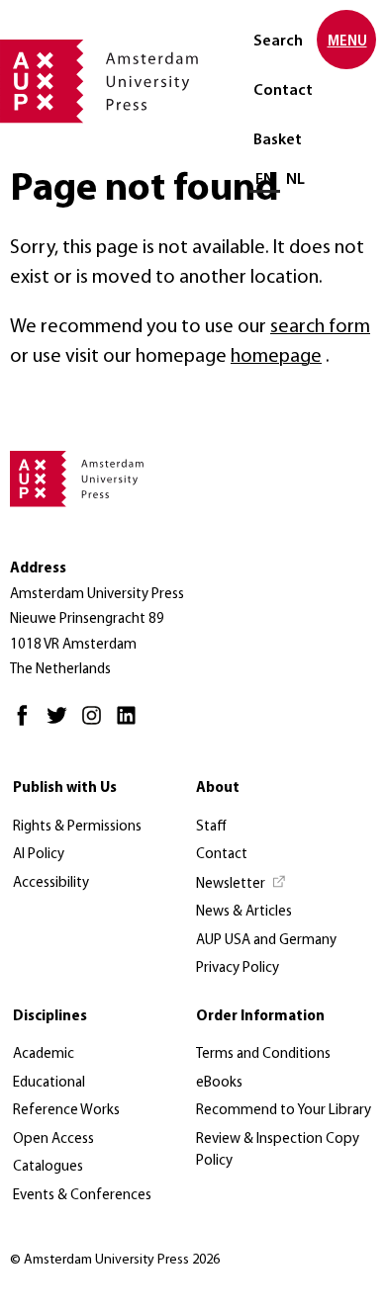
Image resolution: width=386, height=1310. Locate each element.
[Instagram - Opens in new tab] (96, 724)
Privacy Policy (237, 968)
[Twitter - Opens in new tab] (62, 724)
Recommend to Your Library (283, 1110)
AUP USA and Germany (266, 940)
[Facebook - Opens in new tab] (27, 724)
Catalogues (48, 1167)
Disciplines (50, 1016)
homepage (276, 357)
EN (264, 180)
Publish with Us (65, 788)
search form (320, 327)
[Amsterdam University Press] (99, 83)
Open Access (53, 1139)
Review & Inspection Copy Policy (277, 1151)
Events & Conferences (82, 1195)
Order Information (260, 1016)
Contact (283, 91)
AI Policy (38, 854)
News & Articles (244, 912)
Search (278, 41)
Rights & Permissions (77, 827)
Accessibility (51, 883)
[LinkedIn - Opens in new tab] (131, 724)
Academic (43, 1054)
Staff (211, 827)
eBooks (219, 1083)
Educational (49, 1083)
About (218, 788)
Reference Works (66, 1110)
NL (295, 180)
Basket (277, 140)
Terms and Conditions (263, 1054)
